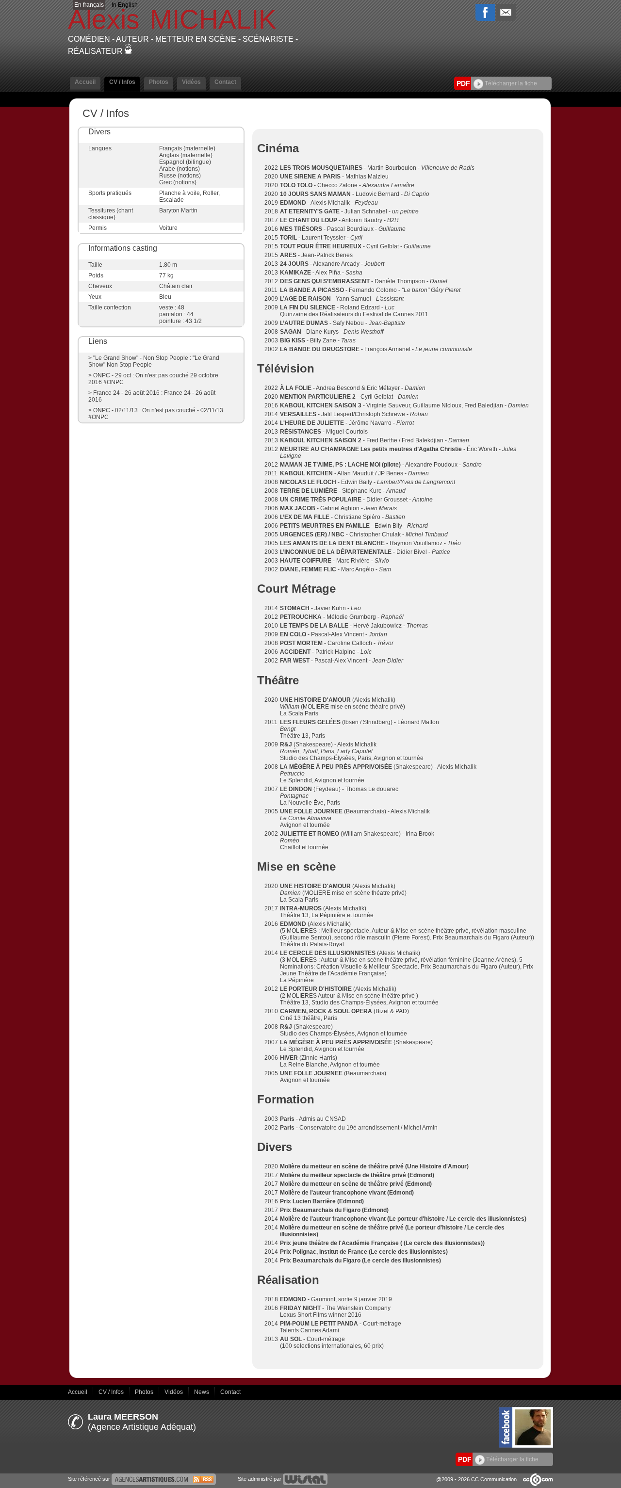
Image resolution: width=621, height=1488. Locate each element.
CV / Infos (111, 1392)
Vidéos (174, 1392)
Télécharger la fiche (510, 83)
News (202, 1392)
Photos (145, 1392)
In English (125, 4)
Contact (230, 1392)
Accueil (78, 1392)
